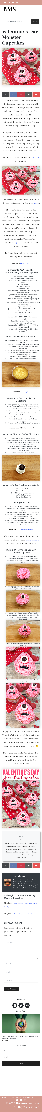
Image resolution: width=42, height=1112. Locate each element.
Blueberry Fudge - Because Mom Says (23, 914)
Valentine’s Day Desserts (32, 540)
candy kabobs (17, 243)
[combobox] (17, 21)
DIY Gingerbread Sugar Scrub (25, 529)
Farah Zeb (21, 836)
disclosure (36, 203)
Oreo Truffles (25, 392)
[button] (26, 16)
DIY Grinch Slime (25, 264)
